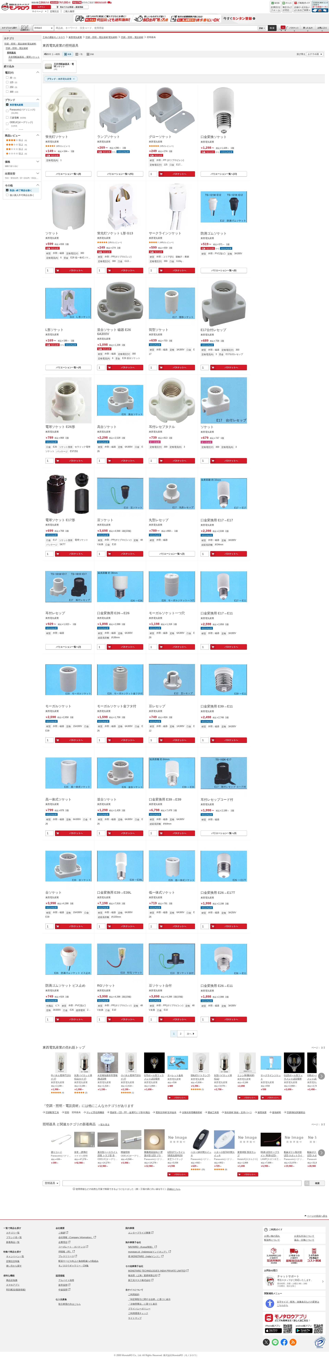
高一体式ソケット (58, 799)
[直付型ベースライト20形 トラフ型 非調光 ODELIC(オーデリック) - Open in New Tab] (108, 1140)
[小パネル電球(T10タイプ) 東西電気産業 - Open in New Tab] (131, 1063)
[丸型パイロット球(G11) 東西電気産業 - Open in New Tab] (224, 1063)
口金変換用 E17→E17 (217, 520)
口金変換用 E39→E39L (114, 892)
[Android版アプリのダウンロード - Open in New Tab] (310, 1329)
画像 (69, 54)
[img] (16, 7)
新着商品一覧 (13, 1242)
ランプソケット (108, 137)
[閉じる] (136, 51)
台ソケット (53, 892)
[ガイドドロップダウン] (302, 9)
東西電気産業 (75, 37)
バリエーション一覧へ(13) (224, 174)
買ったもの (308, 28)
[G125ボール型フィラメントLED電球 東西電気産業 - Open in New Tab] (294, 1063)
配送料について (272, 1240)
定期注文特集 (13, 1261)
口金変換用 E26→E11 (217, 986)
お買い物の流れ (272, 1236)
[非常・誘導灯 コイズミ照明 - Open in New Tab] (84, 1140)
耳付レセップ (55, 613)
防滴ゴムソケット (214, 233)
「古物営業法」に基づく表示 (142, 1304)
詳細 (261, 28)
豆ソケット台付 (160, 985)
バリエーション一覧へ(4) (68, 367)
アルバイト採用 (66, 1280)
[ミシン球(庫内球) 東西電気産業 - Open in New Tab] (247, 1063)
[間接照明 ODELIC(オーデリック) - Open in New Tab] (131, 1140)
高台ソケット (107, 427)
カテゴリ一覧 (13, 1232)
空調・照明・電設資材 (132, 37)
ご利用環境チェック (138, 1313)
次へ (189, 1033)
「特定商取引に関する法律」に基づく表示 (149, 1299)
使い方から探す (14, 1266)
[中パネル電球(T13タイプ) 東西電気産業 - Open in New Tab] (61, 1063)
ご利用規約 (133, 1294)
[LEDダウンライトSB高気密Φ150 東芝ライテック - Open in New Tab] (177, 1140)
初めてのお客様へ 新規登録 (71, 7)
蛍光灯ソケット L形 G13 (115, 233)
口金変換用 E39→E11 (217, 706)
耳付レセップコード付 (217, 799)
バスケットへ (179, 174)
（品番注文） (25, 28)
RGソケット (106, 985)
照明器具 (38, 28)
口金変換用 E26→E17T (218, 892)
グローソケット (160, 137)
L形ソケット (54, 330)
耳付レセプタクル (162, 427)
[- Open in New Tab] (274, 1256)
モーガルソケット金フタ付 (116, 706)
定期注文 (54, 11)
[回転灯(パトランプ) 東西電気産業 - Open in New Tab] (201, 1063)
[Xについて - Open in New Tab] (266, 1345)
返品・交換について (304, 1240)
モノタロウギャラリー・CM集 (73, 1265)
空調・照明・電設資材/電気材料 (101, 37)
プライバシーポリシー (139, 1308)
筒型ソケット (158, 330)
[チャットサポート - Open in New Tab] (287, 7)
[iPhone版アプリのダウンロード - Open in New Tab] (278, 1329)
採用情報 (60, 1275)
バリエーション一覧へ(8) (68, 174)
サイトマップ (135, 1318)
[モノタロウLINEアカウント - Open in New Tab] (275, 1345)
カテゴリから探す (9, 28)
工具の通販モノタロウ (54, 37)
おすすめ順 (313, 54)
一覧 (81, 54)
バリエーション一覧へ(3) (172, 553)
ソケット (51, 233)
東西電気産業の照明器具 (60, 45)
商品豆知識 (11, 1280)
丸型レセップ (158, 520)
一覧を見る (103, 1124)
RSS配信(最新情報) (16, 1289)
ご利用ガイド (275, 1229)
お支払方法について (304, 1236)
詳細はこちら (173, 1189)
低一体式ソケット (162, 892)
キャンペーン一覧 (15, 1256)
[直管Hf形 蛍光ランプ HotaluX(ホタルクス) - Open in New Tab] (247, 1140)
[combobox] (156, 28)
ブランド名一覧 (14, 1237)
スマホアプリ (13, 1285)
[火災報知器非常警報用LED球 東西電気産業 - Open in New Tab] (108, 1063)
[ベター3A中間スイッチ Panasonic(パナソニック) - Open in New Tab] (201, 1140)
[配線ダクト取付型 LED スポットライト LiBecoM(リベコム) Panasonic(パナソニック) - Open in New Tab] (294, 1140)
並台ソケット (107, 799)
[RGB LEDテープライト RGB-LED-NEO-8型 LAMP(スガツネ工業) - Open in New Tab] (271, 1140)
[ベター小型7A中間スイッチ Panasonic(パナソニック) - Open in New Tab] (224, 1140)
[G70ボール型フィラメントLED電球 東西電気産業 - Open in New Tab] (154, 1063)
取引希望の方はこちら (69, 1304)
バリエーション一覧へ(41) (120, 174)
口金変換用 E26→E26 (113, 613)
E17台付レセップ (213, 330)
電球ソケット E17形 (60, 520)
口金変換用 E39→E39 (165, 799)
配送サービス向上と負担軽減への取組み (78, 1261)
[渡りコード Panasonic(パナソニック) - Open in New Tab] (61, 1140)
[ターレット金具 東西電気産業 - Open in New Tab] (177, 1063)
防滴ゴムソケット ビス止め (65, 985)
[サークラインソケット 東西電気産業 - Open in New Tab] (271, 1063)
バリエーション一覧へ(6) (223, 270)
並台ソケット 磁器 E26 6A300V (114, 332)
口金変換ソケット (214, 137)
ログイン (41, 7)
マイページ (37, 11)
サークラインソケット (165, 233)
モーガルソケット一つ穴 (167, 613)
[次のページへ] (321, 1076)
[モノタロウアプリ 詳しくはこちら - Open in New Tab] (294, 1317)
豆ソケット (105, 520)
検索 (272, 28)
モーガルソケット (58, 706)
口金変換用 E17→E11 (217, 613)
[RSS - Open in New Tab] (293, 1345)
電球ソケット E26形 (60, 427)
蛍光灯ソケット (56, 137)
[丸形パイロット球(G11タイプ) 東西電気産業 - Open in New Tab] (84, 1063)
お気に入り (322, 28)
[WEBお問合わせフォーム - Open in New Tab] (275, 7)
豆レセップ (157, 706)
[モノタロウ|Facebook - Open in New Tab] (284, 1345)
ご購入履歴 (68, 11)
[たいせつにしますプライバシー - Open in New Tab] (320, 1342)
